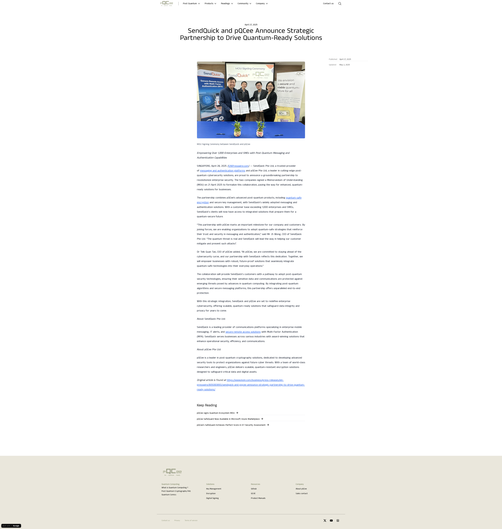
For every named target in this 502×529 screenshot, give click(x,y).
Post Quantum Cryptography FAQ (176, 491)
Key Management (213, 488)
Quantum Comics (169, 494)
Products (209, 3)
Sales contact (302, 493)
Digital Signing (212, 498)
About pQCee (301, 488)
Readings (225, 3)
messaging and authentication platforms (222, 171)
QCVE (253, 493)
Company (260, 3)
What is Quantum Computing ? (175, 487)
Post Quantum (190, 3)
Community (243, 3)
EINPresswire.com (238, 166)
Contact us (328, 3)
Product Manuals (258, 498)
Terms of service (191, 520)
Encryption (211, 493)
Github (254, 488)
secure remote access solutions (243, 332)
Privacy (177, 520)
